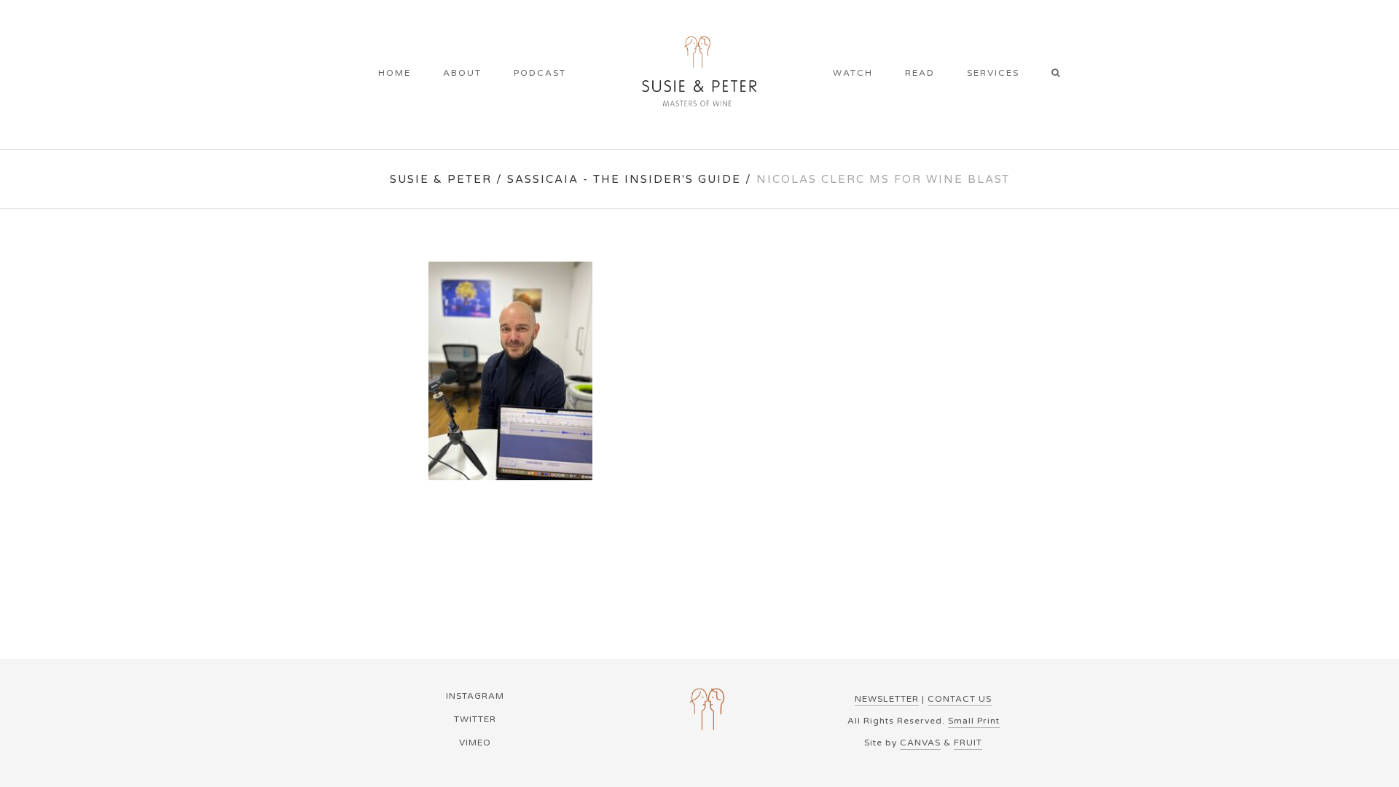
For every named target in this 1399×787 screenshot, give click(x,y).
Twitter (475, 719)
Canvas (920, 742)
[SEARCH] (1060, 74)
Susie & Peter (441, 179)
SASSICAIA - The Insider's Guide (624, 179)
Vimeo (475, 742)
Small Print (974, 721)
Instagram (475, 696)
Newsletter (887, 699)
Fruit (968, 742)
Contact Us (960, 699)
